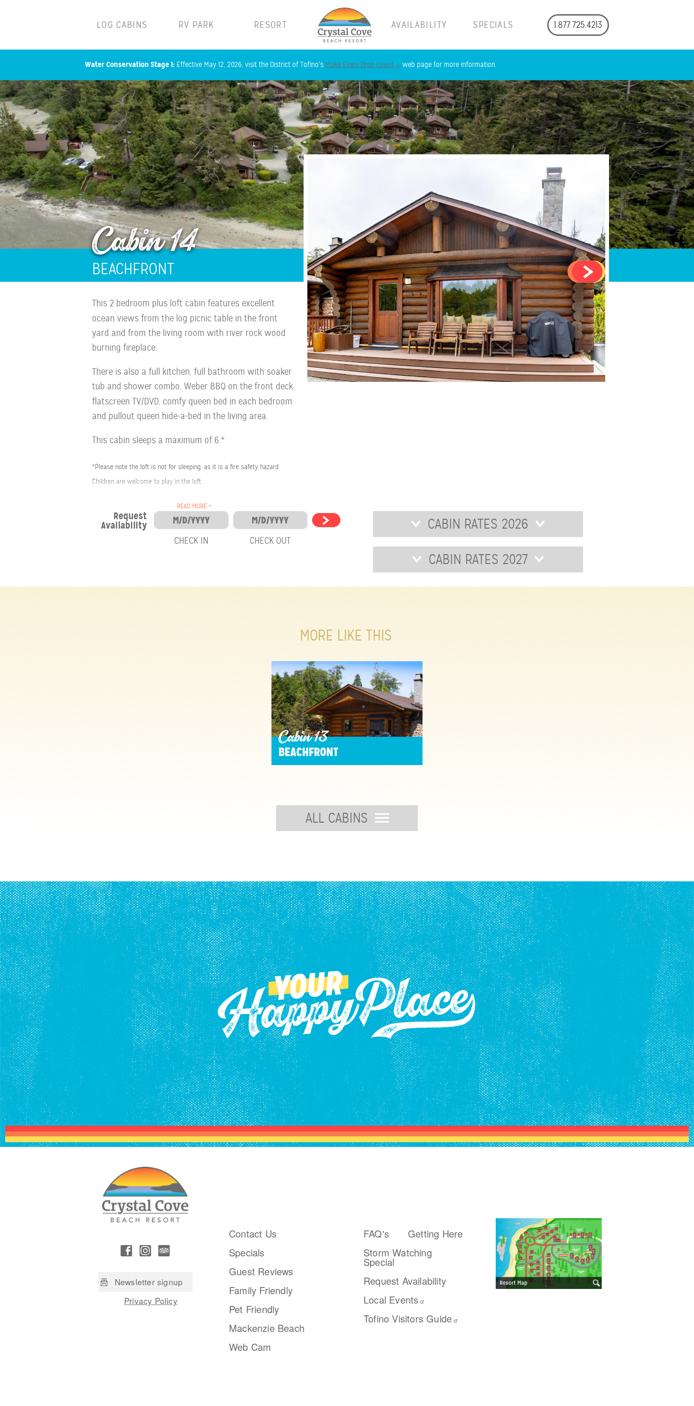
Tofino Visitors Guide (408, 1318)
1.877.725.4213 (578, 25)
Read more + (194, 506)
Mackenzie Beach (267, 1328)
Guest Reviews (261, 1271)
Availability (419, 25)
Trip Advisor (164, 1250)
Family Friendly (261, 1290)
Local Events (391, 1299)
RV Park (196, 25)
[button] (586, 271)
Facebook (126, 1250)
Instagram (145, 1250)
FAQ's (376, 1233)
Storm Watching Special (398, 1257)
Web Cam (250, 1347)
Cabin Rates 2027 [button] (478, 559)
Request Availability (405, 1281)
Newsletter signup (149, 1282)
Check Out (270, 541)
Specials (493, 25)
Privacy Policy (151, 1300)
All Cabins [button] (336, 818)
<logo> (345, 24)
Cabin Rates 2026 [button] (478, 524)
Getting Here (435, 1233)
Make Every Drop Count (359, 64)
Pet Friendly (254, 1309)
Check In (191, 541)
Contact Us (253, 1233)
